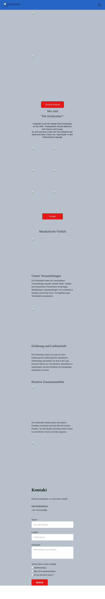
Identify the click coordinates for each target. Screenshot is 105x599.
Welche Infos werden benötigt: (44, 564)
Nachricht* (36, 545)
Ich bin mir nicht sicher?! (43, 575)
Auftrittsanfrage (39, 568)
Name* (34, 520)
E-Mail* (35, 532)
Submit (39, 582)
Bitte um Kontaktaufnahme (44, 571)
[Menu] (99, 5)
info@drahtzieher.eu (40, 506)
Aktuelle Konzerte (52, 104)
